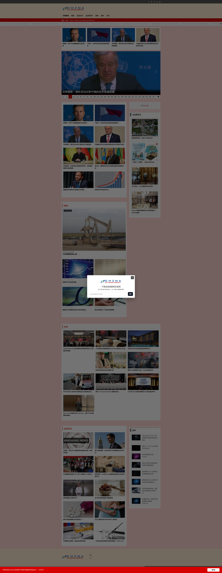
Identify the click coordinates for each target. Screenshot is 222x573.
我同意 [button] (213, 570)
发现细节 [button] (41, 570)
